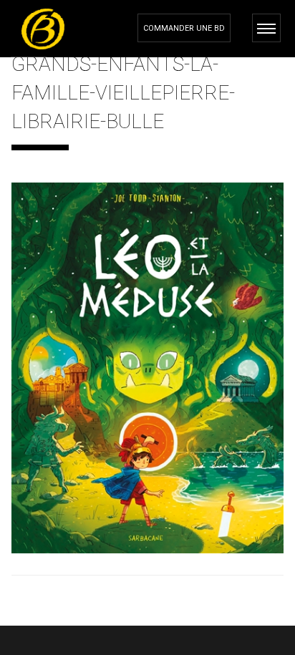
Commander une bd (184, 28)
